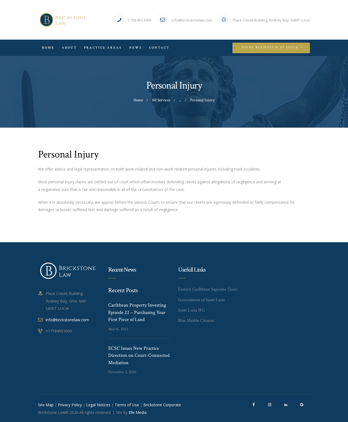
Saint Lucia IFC (191, 310)
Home (138, 100)
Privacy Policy (70, 404)
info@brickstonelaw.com (67, 319)
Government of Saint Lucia (201, 300)
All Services (161, 100)
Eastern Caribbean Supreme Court (208, 289)
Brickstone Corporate (162, 404)
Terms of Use (127, 404)
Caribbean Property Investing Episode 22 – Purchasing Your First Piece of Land (137, 312)
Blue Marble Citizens (196, 320)
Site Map (46, 404)
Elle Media (138, 412)
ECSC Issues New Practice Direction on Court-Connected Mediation (139, 355)
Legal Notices (98, 404)
